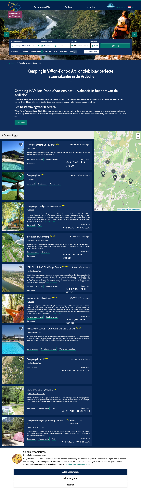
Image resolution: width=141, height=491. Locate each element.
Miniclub (63, 51)
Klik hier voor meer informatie (78, 464)
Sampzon (31, 148)
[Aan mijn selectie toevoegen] (21, 145)
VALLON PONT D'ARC (36, 394)
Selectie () (120, 7)
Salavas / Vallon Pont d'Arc (38, 240)
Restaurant (47, 51)
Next (134, 34)
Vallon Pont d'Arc (34, 271)
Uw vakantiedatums (46, 41)
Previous (6, 34)
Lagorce (31, 179)
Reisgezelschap (94, 41)
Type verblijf (74, 41)
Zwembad (24, 51)
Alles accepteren (70, 471)
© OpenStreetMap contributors (128, 210)
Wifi (55, 51)
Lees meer (21, 123)
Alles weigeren (70, 478)
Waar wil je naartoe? (16, 41)
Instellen (70, 484)
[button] (131, 181)
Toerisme (68, 7)
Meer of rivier (36, 51)
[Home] (15, 6)
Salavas (31, 302)
